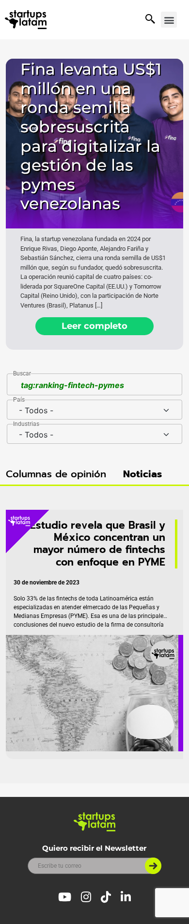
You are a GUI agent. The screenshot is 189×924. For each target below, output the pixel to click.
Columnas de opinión (56, 474)
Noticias (142, 474)
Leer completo (94, 326)
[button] (169, 20)
